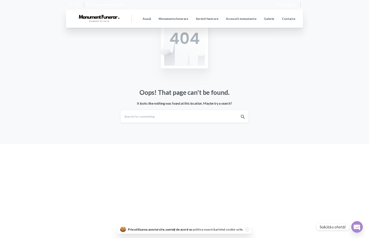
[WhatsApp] (78, 5)
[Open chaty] (357, 227)
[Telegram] (70, 5)
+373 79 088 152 (289, 32)
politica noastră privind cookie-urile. (218, 229)
